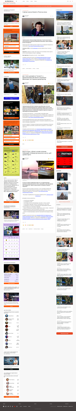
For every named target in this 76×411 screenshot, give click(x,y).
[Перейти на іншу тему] (70, 1)
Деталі (11, 26)
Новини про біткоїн (11, 283)
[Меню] (16, 1)
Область (27, 1)
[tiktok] (12, 406)
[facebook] (3, 406)
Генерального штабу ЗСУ (13, 174)
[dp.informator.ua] (9, 1)
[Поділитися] (51, 16)
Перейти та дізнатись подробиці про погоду (11, 98)
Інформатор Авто (70, 406)
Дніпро (24, 1)
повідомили (35, 48)
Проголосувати (11, 52)
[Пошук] (72, 1)
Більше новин (65, 146)
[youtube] (14, 406)
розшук (34, 68)
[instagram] (5, 406)
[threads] (16, 406)
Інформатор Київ (65, 406)
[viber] (10, 406)
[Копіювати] (53, 16)
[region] (11, 97)
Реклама (35, 1)
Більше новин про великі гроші (11, 396)
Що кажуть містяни (11, 72)
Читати (11, 306)
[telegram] (8, 406)
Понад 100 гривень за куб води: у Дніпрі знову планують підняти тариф (40, 6)
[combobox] (16, 94)
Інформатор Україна (59, 406)
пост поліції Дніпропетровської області (36, 46)
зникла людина (28, 68)
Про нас (21, 406)
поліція (37, 68)
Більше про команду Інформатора (64, 201)
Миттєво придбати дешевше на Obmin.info (64, 166)
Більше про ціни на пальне (11, 258)
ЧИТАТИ (11, 369)
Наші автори (25, 406)
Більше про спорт (64, 333)
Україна (31, 1)
